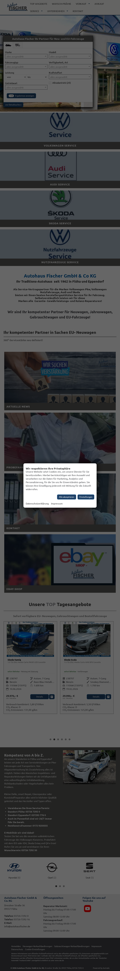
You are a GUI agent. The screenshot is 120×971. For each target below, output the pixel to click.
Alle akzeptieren (66, 497)
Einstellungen (85, 497)
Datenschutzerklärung (37, 503)
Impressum (57, 503)
